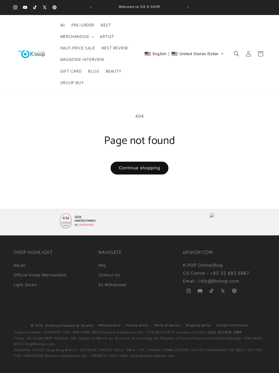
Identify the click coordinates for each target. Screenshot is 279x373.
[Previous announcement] (91, 7)
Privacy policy (137, 325)
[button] (77, 36)
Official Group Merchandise (40, 275)
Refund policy (109, 325)
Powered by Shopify (77, 325)
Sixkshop (52, 325)
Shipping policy (198, 325)
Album (20, 265)
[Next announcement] (188, 7)
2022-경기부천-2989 (224, 332)
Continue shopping (139, 167)
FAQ (102, 265)
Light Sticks (25, 284)
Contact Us (109, 275)
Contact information (232, 325)
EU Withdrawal (112, 284)
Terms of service (167, 325)
